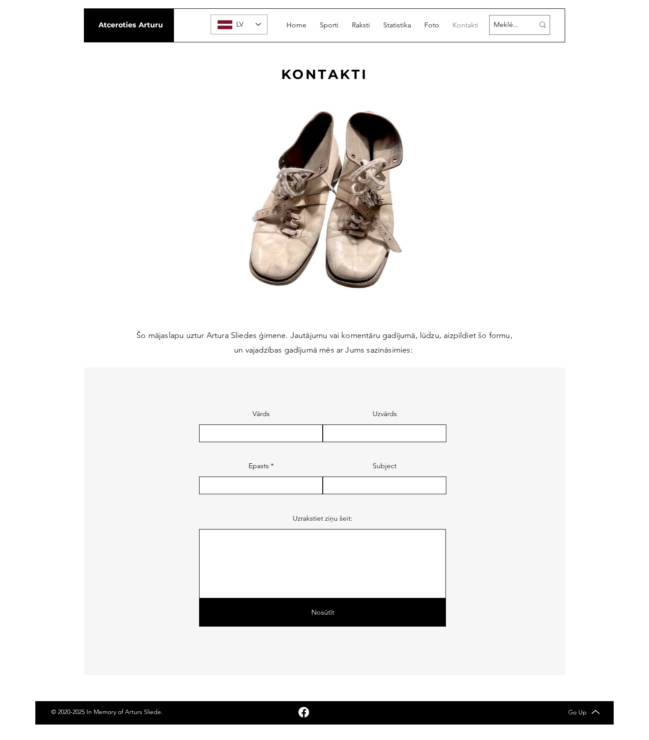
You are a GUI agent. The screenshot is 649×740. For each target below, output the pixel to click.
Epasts (259, 466)
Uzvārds (385, 413)
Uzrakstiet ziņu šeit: (322, 518)
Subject (384, 466)
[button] (329, 25)
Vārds (261, 413)
